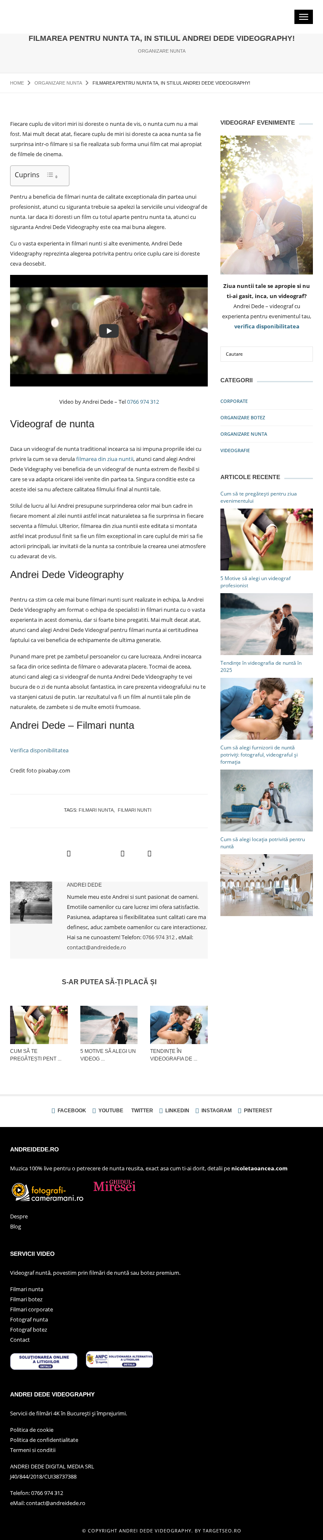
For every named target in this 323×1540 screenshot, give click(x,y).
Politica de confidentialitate (44, 1440)
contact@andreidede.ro (96, 947)
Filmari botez (26, 1299)
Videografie (235, 450)
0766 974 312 (143, 401)
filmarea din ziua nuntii (104, 459)
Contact (20, 1339)
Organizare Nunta (161, 50)
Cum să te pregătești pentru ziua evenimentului (258, 497)
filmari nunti (134, 810)
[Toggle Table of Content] (52, 175)
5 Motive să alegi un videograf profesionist (255, 582)
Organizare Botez (242, 417)
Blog (15, 1226)
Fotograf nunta (29, 1319)
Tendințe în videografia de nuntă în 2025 (261, 666)
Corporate (234, 401)
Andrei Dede (84, 885)
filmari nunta (96, 810)
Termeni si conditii (33, 1450)
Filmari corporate (31, 1309)
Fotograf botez (28, 1329)
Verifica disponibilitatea (39, 750)
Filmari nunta (26, 1289)
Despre (19, 1216)
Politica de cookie (31, 1429)
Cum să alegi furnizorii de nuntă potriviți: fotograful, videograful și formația (259, 754)
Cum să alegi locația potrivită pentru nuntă (262, 843)
